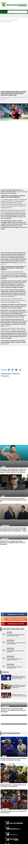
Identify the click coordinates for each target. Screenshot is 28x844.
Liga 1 (6, 20)
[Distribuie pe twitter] (12, 370)
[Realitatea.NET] (14, 829)
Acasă (2, 20)
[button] (2, 12)
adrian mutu (16, 373)
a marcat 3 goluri (20, 191)
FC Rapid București (5, 21)
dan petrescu (6, 376)
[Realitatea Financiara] (14, 834)
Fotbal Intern (13, 20)
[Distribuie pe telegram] (20, 370)
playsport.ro (3, 264)
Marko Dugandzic (7, 373)
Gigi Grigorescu (9, 97)
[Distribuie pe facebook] (9, 370)
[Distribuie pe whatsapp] (16, 370)
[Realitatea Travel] (14, 840)
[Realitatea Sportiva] (14, 823)
